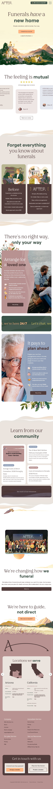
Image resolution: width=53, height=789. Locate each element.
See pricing (15, 304)
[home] (7, 3)
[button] (39, 3)
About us (26, 588)
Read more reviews (26, 117)
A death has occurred (26, 31)
